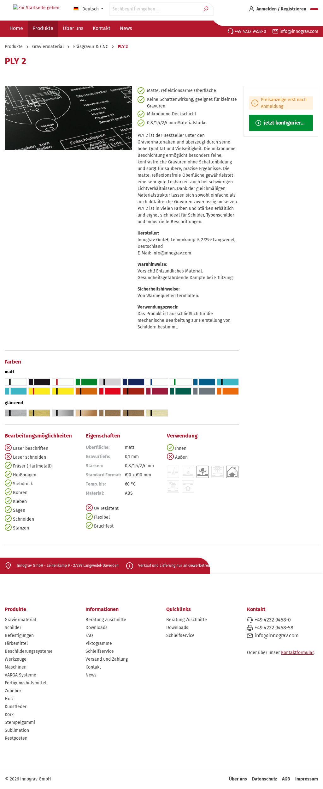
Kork (9, 714)
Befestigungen (19, 635)
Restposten (16, 738)
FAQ (89, 635)
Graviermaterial (20, 619)
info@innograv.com (298, 31)
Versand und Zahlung (106, 659)
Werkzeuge (15, 659)
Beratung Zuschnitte (105, 619)
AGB (286, 779)
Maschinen (15, 667)
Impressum (306, 779)
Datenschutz (264, 779)
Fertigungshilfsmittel (25, 683)
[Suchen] (206, 9)
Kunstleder (15, 706)
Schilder (13, 627)
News (91, 675)
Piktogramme (98, 643)
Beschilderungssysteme (29, 651)
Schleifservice (99, 651)
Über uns (238, 779)
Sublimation (17, 730)
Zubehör (13, 691)
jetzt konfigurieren (284, 123)
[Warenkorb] (314, 9)
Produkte (15, 609)
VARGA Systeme (20, 675)
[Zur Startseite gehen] (36, 7)
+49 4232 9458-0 (249, 31)
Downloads (96, 627)
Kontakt (93, 667)
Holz (9, 698)
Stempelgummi (20, 722)
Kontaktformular (297, 652)
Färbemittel (16, 643)
